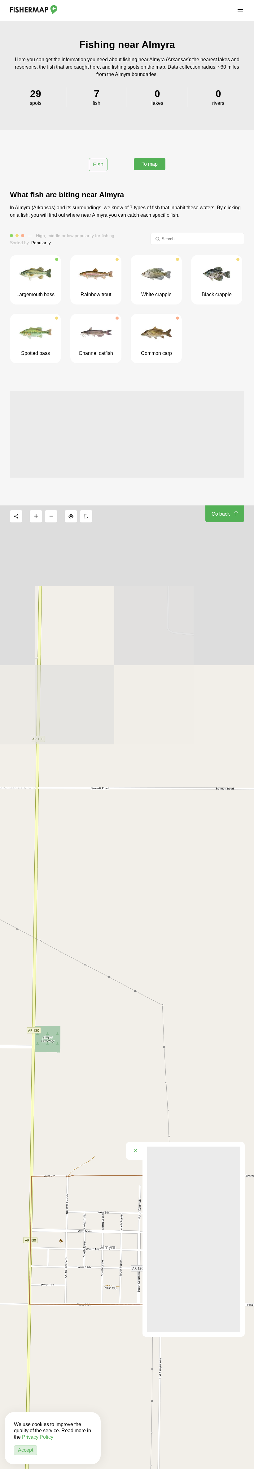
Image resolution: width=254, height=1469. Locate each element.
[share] (16, 516)
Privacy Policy (37, 1437)
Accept (25, 1450)
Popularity (41, 242)
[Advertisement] (127, 434)
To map (150, 164)
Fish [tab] (98, 164)
